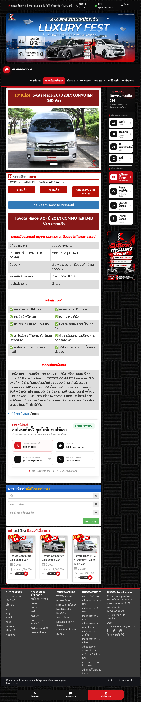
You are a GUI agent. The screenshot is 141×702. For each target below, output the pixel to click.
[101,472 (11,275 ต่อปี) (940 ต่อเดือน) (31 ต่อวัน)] (10, 177)
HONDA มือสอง (63, 600)
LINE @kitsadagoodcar (106, 6)
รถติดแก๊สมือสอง (39, 632)
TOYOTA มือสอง (64, 596)
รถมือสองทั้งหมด (55, 80)
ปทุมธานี (10, 630)
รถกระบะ (36, 607)
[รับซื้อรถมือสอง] (121, 256)
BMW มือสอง (62, 613)
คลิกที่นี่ (120, 634)
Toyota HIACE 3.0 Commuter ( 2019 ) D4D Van (85, 559)
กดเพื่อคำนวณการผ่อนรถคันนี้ (54, 205)
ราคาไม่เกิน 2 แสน (90, 596)
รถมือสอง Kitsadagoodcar (120, 592)
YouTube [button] (98, 80)
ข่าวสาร (87, 80)
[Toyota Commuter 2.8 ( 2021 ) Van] (21, 545)
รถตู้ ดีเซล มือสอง (18, 413)
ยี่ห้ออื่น (60, 633)
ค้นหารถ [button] (71, 80)
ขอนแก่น (10, 634)
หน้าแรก (37, 80)
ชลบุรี (9, 617)
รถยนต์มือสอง (50, 679)
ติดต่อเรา (126, 6)
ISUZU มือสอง (63, 617)
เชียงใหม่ (10, 600)
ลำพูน (9, 613)
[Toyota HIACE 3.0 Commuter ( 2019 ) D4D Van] (85, 545)
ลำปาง (9, 608)
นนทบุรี (10, 626)
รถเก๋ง (34, 602)
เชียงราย (10, 604)
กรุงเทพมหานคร (14, 596)
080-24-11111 (82, 6)
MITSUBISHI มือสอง (66, 604)
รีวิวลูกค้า (115, 80)
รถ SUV (35, 615)
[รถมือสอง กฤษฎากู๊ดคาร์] (70, 37)
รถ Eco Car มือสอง (40, 627)
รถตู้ (33, 611)
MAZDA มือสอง (63, 608)
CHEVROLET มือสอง (66, 629)
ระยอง (9, 621)
